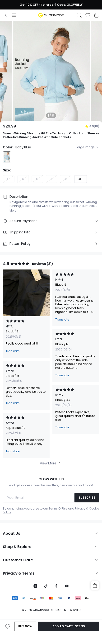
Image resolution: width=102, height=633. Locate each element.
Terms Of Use (58, 508)
